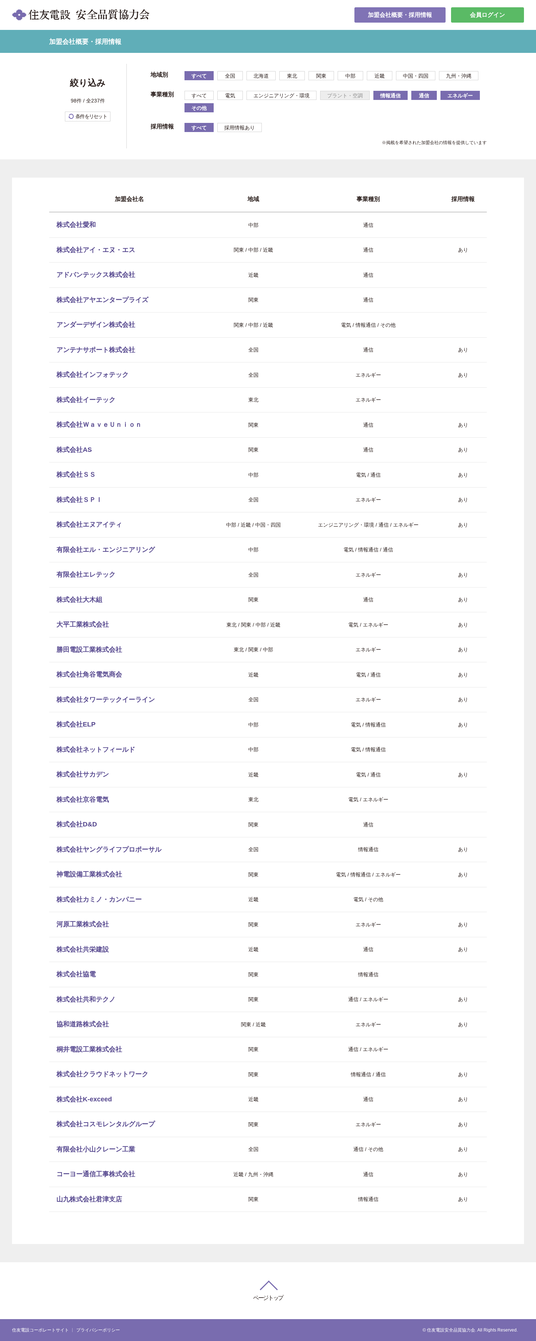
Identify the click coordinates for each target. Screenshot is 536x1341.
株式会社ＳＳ (76, 474)
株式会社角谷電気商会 (89, 674)
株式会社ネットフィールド (96, 749)
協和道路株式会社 (83, 1024)
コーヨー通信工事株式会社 (96, 1174)
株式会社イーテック (86, 399)
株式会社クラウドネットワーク (102, 1074)
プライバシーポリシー (98, 1330)
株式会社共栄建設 (83, 949)
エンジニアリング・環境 (281, 95)
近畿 (379, 76)
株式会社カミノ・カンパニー (99, 899)
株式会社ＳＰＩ (79, 499)
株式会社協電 (76, 974)
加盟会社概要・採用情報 (400, 15)
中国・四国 (415, 76)
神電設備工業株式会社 (89, 874)
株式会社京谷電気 (83, 799)
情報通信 (390, 95)
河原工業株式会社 (83, 924)
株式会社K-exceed (84, 1099)
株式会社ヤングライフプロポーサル (109, 849)
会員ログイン (487, 15)
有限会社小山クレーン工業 (96, 1149)
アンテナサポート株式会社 (96, 349)
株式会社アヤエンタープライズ (102, 299)
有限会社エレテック (86, 574)
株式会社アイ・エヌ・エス (96, 249)
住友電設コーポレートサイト (40, 1330)
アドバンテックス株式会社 (96, 274)
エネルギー (460, 95)
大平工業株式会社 (83, 624)
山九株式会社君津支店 (89, 1199)
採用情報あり (239, 128)
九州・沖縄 (458, 76)
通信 (424, 95)
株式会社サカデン (83, 774)
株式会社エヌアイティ (89, 524)
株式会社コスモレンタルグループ (106, 1124)
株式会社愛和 (76, 224)
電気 (230, 95)
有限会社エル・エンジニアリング (106, 549)
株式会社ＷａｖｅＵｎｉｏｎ (99, 424)
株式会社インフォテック (93, 374)
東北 (292, 76)
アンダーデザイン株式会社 (96, 324)
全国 (230, 76)
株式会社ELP (76, 724)
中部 (350, 76)
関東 (321, 76)
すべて (199, 76)
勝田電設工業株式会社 (89, 649)
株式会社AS (74, 449)
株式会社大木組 (79, 599)
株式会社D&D (77, 824)
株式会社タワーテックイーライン (106, 699)
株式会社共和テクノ (86, 999)
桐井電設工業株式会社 (89, 1049)
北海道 (261, 76)
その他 (199, 108)
